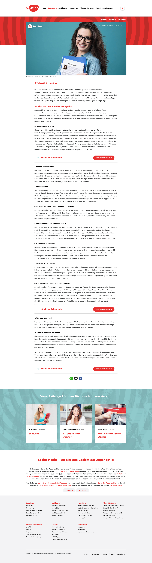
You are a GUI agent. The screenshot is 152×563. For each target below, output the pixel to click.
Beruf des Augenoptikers (107, 483)
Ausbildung (63, 8)
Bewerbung (52, 8)
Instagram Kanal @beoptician (67, 471)
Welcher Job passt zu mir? (112, 513)
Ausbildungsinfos (47, 485)
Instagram (82, 490)
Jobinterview (30, 508)
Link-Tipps (29, 527)
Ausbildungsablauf (58, 513)
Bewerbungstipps (64, 485)
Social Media (82, 524)
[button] (71, 378)
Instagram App (33, 476)
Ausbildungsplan (57, 515)
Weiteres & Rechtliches (34, 524)
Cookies (105, 554)
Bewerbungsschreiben (33, 513)
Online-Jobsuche (109, 510)
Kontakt (28, 529)
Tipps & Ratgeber (87, 8)
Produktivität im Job (110, 515)
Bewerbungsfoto (32, 515)
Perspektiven (74, 8)
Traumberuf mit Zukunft (86, 505)
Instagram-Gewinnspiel (86, 532)
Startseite (104, 19)
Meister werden (83, 510)
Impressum (30, 532)
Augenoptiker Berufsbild (60, 510)
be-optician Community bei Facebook (53, 483)
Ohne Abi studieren (84, 513)
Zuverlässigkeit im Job (111, 508)
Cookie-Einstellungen (33, 534)
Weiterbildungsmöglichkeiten (88, 508)
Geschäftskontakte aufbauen (113, 518)
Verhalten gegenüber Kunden (113, 505)
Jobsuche (29, 505)
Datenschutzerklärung (33, 537)
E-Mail (119, 474)
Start (45, 8)
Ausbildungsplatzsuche (104, 8)
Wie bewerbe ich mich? (34, 510)
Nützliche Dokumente (51, 157)
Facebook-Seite (116, 485)
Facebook (69, 490)
